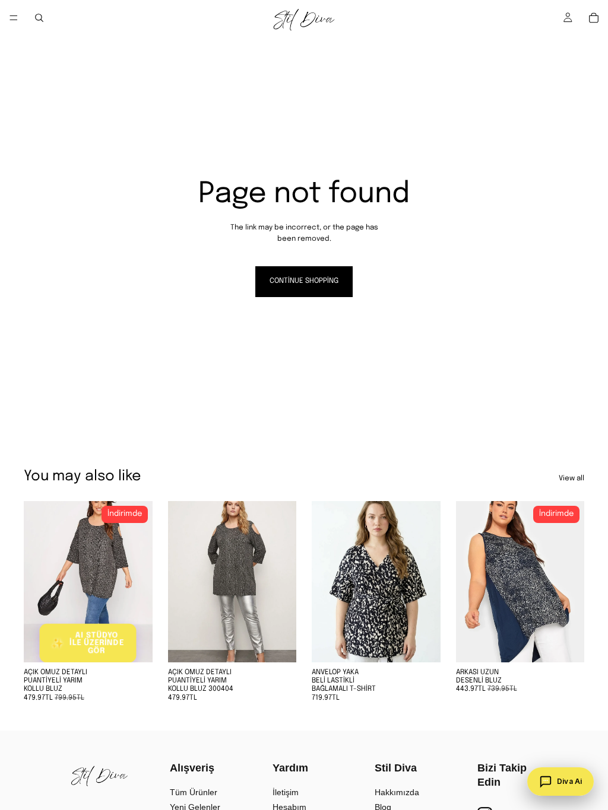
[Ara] (39, 18)
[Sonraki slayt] (139, 582)
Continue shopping (304, 281)
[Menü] (13, 17)
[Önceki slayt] (37, 582)
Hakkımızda (397, 792)
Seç (288, 643)
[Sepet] (594, 18)
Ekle (144, 643)
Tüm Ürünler (193, 792)
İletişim (286, 792)
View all (571, 478)
